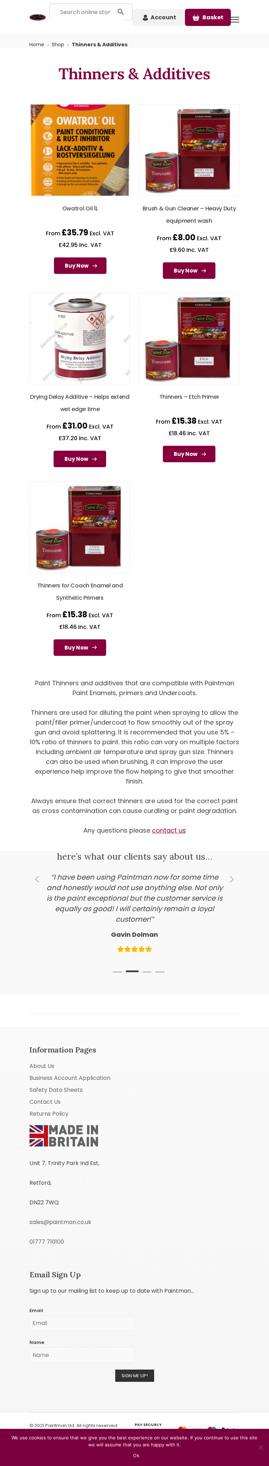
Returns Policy (48, 1092)
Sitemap (120, 1422)
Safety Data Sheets (56, 1068)
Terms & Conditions (53, 1422)
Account (163, 17)
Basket (212, 17)
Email (36, 1288)
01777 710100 (46, 1220)
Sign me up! (135, 1354)
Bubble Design (62, 1410)
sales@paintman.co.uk (60, 1200)
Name (36, 1320)
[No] (260, 1447)
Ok (136, 1455)
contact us (169, 830)
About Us (41, 1044)
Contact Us (45, 1080)
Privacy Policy (92, 1422)
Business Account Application (69, 1056)
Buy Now (77, 265)
